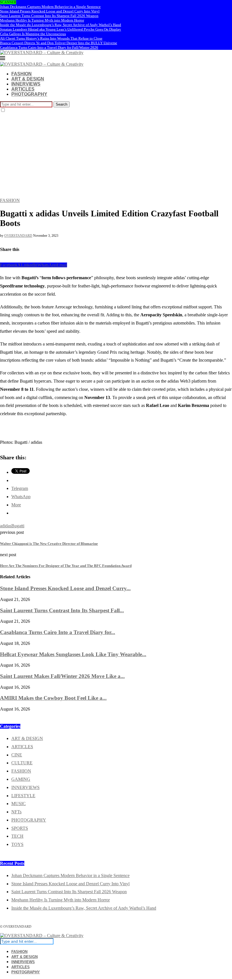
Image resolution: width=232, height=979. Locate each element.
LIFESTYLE (23, 795)
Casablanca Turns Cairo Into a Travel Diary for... (57, 632)
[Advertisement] (116, 155)
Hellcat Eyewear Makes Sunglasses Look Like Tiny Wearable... (73, 654)
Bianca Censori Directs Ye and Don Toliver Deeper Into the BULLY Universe (58, 43)
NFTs (16, 811)
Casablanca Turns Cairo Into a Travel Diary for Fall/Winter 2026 (49, 47)
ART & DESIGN (27, 78)
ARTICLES (23, 89)
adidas (5, 525)
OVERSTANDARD (18, 236)
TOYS (17, 844)
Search (61, 104)
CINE (16, 754)
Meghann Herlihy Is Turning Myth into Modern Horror (42, 20)
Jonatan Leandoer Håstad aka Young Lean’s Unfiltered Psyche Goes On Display (60, 29)
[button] (4, 423)
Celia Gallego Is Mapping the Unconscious (33, 34)
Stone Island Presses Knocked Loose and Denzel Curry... (65, 588)
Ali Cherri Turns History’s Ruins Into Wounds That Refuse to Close (51, 38)
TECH (17, 836)
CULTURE (22, 762)
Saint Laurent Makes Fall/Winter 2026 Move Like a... (62, 676)
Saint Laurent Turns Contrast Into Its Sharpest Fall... (62, 610)
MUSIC (18, 803)
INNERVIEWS (25, 84)
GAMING (20, 779)
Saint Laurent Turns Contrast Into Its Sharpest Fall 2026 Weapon (49, 16)
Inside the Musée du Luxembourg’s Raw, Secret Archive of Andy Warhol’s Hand (60, 25)
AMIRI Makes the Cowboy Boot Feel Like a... (53, 698)
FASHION (21, 73)
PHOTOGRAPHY (29, 94)
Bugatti (17, 525)
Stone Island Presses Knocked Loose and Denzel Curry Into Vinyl (50, 11)
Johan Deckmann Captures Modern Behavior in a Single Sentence (50, 7)
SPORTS (19, 828)
